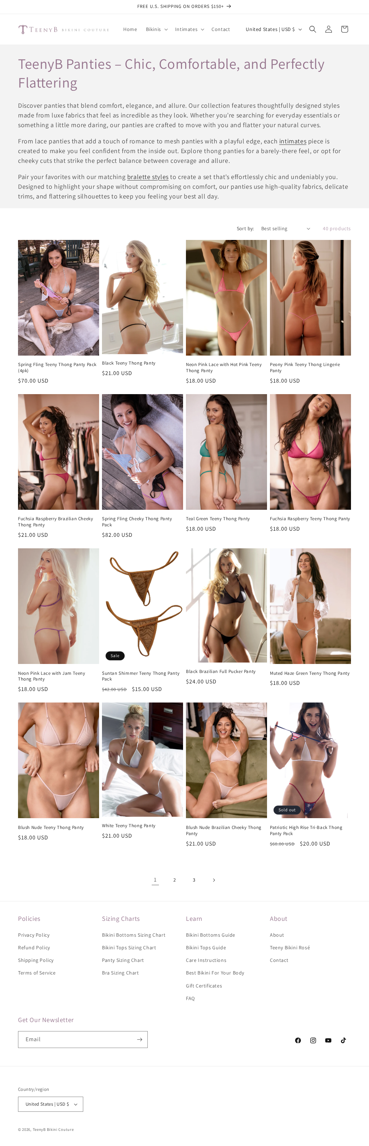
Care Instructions (206, 960)
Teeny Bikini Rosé (290, 947)
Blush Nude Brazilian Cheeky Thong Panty (224, 831)
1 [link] (155, 879)
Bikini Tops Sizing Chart (129, 947)
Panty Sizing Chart (123, 960)
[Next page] (214, 880)
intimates (292, 141)
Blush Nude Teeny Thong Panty (51, 827)
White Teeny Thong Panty (129, 826)
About (277, 935)
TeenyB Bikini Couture (53, 1129)
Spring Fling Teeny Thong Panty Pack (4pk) (57, 368)
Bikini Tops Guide (206, 947)
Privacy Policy (33, 935)
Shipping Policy (36, 960)
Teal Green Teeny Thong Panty (218, 519)
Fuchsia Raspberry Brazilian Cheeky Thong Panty (55, 522)
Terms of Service (37, 972)
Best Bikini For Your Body (215, 972)
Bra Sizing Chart (120, 972)
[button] (156, 29)
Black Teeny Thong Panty (129, 363)
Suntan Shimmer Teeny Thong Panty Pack (140, 676)
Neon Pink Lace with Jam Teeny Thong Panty (51, 676)
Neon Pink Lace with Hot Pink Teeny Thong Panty (224, 368)
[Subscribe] (139, 1039)
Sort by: (245, 228)
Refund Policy (34, 947)
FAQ (190, 998)
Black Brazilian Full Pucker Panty (221, 671)
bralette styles (148, 177)
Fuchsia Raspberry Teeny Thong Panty (310, 519)
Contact (279, 960)
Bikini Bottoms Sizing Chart (133, 935)
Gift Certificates (204, 985)
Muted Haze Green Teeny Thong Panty (310, 673)
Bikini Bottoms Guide (210, 935)
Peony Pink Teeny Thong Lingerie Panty (305, 368)
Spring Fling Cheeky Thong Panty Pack (137, 522)
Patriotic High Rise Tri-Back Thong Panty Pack (306, 831)
